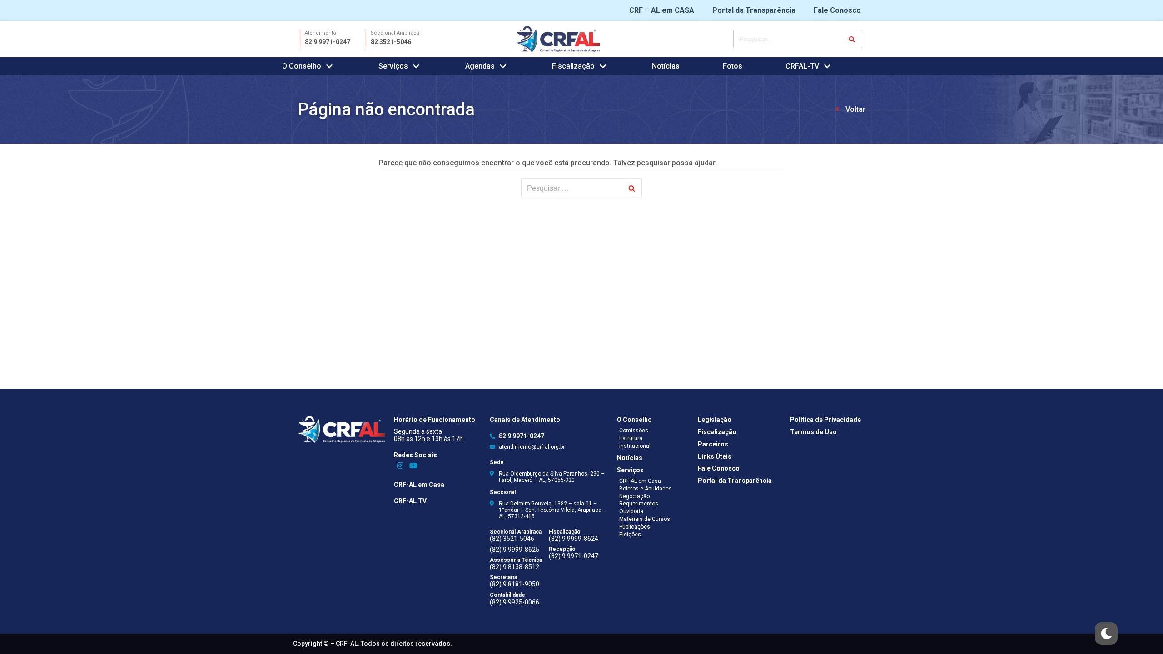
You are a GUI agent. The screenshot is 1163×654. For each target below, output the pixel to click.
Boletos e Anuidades (645, 489)
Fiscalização (717, 432)
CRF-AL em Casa (419, 484)
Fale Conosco (837, 10)
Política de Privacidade (825, 419)
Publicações (634, 527)
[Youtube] (413, 465)
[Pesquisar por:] (581, 188)
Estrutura (630, 438)
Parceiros (713, 444)
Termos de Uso (813, 432)
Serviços (630, 470)
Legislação (714, 419)
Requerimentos (638, 503)
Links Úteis (714, 456)
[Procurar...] (797, 39)
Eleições (630, 534)
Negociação (634, 496)
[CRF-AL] (558, 39)
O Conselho (634, 419)
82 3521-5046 (391, 41)
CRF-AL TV (410, 501)
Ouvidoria (631, 511)
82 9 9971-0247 (327, 41)
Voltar (855, 109)
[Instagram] (400, 465)
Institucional (635, 446)
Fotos (732, 66)
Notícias (666, 66)
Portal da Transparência (753, 10)
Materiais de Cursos (644, 519)
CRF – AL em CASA (661, 10)
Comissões (633, 430)
